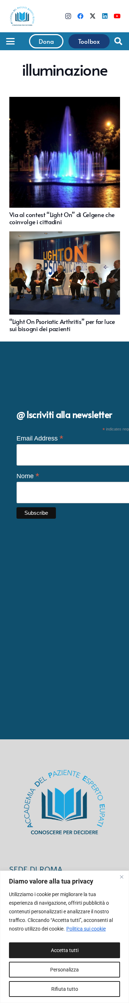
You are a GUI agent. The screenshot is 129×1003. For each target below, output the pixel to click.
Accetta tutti (64, 950)
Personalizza (64, 970)
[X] (92, 16)
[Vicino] (121, 876)
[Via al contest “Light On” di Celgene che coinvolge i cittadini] (64, 161)
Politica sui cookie (86, 929)
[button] (10, 41)
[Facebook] (80, 16)
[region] (64, 937)
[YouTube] (117, 16)
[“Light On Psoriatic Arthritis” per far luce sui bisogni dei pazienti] (64, 281)
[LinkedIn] (105, 16)
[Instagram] (68, 16)
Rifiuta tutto (64, 989)
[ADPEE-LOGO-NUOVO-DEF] (22, 16)
